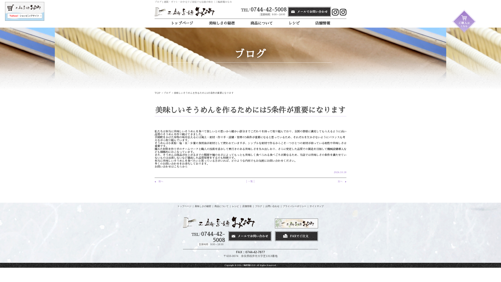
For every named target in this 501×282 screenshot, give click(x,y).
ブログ (167, 93)
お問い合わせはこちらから (171, 166)
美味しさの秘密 (222, 23)
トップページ (182, 23)
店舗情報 (322, 23)
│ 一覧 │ (250, 181)
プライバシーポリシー (294, 206)
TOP (157, 93)
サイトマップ (317, 206)
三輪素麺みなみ (249, 265)
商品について (261, 23)
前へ (161, 181)
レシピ (294, 23)
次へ (340, 181)
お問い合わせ (272, 206)
